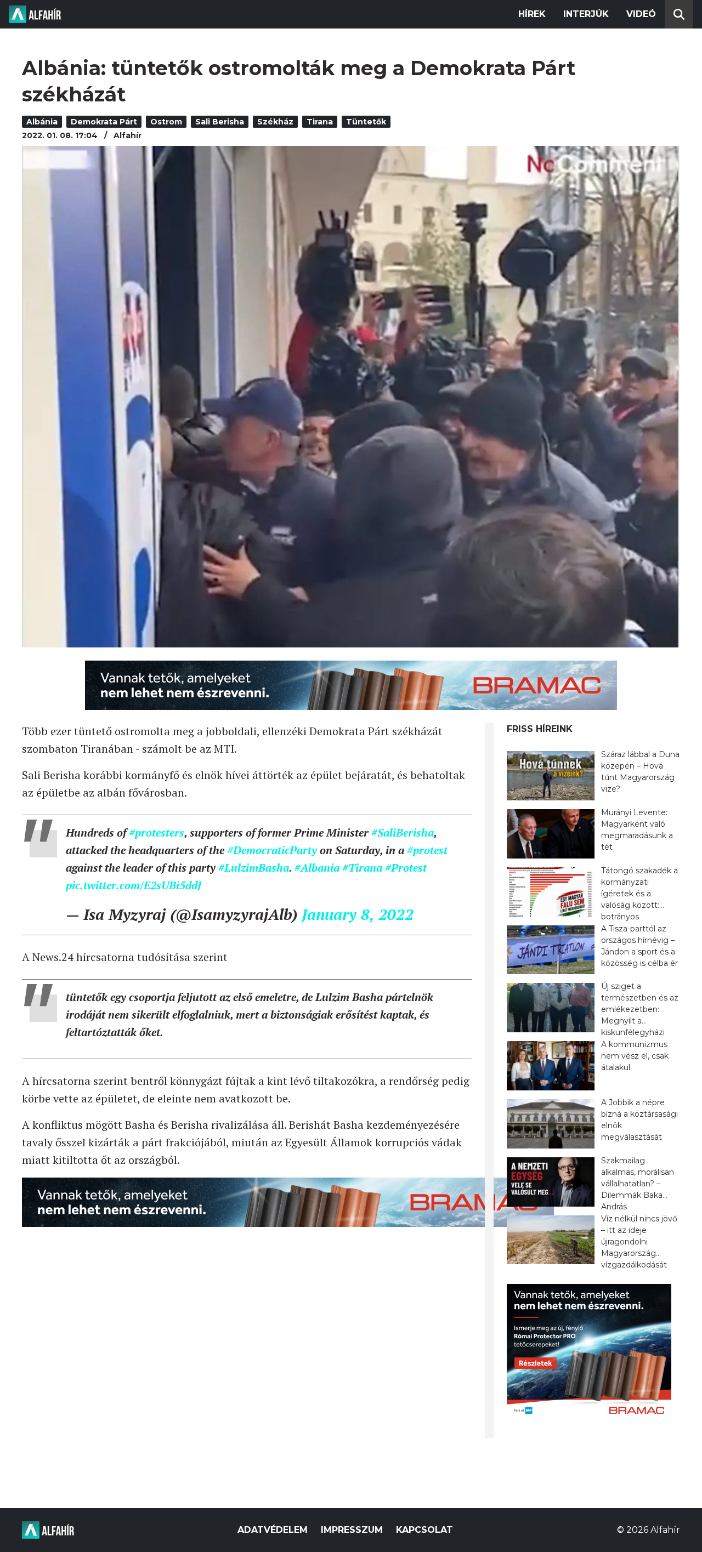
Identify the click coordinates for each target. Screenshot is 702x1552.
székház (275, 122)
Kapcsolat (424, 1530)
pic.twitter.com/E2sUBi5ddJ (133, 885)
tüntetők (366, 122)
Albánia (42, 122)
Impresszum (352, 1530)
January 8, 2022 (358, 914)
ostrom (166, 122)
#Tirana (362, 867)
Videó (641, 14)
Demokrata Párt (104, 122)
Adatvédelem (272, 1530)
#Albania (317, 867)
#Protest (406, 867)
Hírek (532, 14)
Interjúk (586, 14)
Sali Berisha (219, 122)
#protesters (156, 832)
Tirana (320, 122)
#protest (427, 850)
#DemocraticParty (272, 850)
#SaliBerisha (402, 832)
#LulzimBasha (253, 867)
